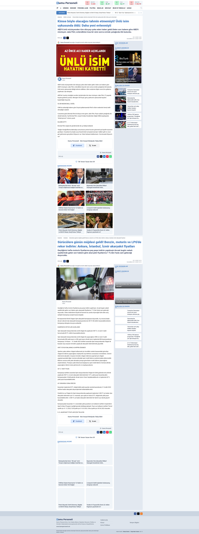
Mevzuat (108, 8)
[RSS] (141, 513)
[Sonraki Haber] (141, 13)
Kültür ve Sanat (67, 17)
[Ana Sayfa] (60, 8)
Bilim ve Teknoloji (119, 8)
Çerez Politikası (105, 525)
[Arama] (141, 8)
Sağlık (129, 8)
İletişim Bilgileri (134, 522)
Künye (102, 522)
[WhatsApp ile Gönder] (110, 156)
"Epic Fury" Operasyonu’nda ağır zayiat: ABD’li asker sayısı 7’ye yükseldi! (89, 12)
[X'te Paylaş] (67, 38)
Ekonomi (73, 8)
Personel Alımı (83, 8)
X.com (94, 145)
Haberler (60, 17)
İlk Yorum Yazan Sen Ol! (86, 162)
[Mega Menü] (57, 8)
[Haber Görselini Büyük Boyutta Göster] (85, 60)
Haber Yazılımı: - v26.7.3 (129, 531)
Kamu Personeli (66, 79)
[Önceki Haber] (139, 13)
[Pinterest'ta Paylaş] (107, 156)
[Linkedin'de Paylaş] (104, 156)
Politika (92, 8)
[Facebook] (135, 513)
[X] (138, 513)
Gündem (65, 8)
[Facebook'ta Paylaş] (64, 38)
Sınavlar (100, 8)
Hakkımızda (104, 520)
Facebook (79, 145)
